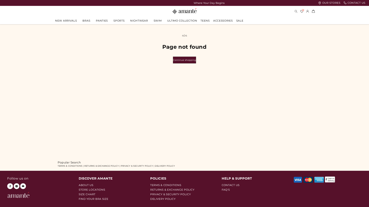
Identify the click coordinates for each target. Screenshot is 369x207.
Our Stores (330, 2)
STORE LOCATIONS (92, 189)
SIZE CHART (87, 194)
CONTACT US (231, 185)
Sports (119, 20)
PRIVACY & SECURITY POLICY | (137, 166)
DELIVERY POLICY (165, 166)
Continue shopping (184, 60)
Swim (158, 20)
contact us (356, 2)
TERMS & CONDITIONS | (71, 166)
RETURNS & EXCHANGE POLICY (172, 189)
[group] (184, 2)
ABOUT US (86, 185)
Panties (102, 20)
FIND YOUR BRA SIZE (93, 198)
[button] (67, 20)
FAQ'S (226, 189)
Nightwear (139, 20)
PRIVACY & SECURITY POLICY (170, 194)
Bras (86, 20)
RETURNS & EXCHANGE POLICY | (102, 166)
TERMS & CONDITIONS (165, 185)
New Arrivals (66, 20)
